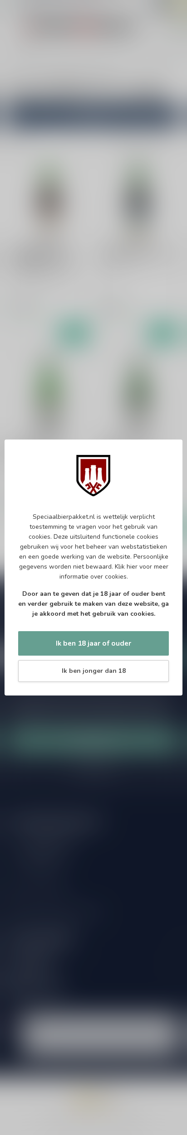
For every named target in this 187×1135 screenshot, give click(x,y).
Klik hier (126, 566)
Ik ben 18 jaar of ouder (93, 643)
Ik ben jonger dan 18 (94, 671)
